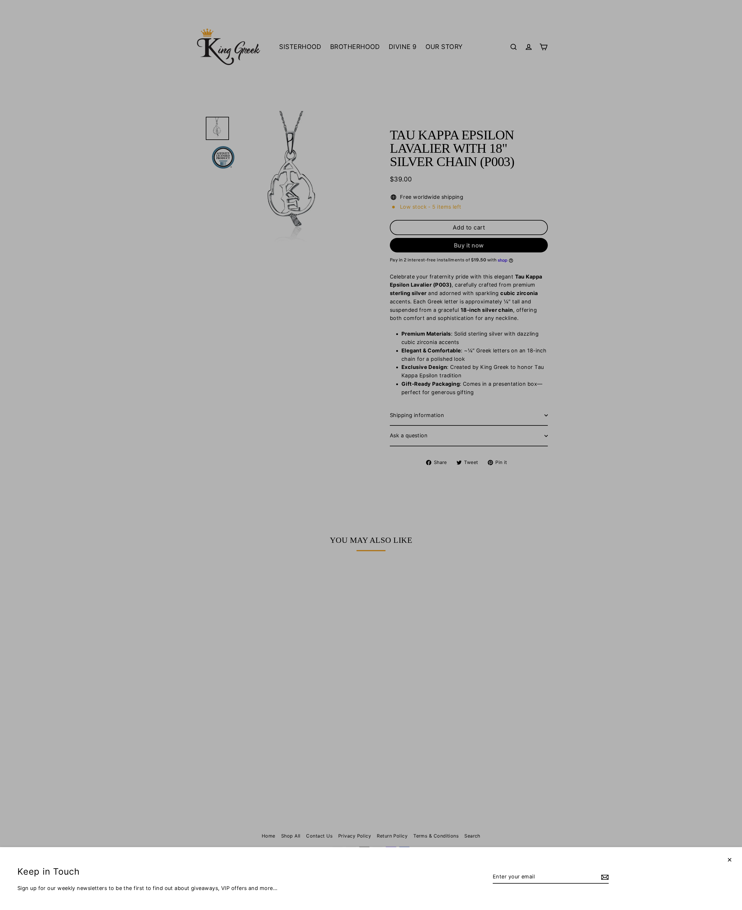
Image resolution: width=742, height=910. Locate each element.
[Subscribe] (604, 877)
